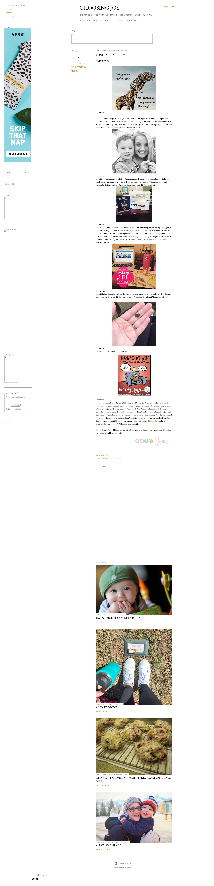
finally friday (78, 66)
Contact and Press (95, 20)
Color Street (9, 16)
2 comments (105, 785)
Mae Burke (128, 867)
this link (151, 421)
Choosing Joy (99, 7)
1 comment (105, 711)
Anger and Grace (108, 845)
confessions (78, 63)
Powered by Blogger (124, 863)
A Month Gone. (106, 707)
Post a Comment (106, 622)
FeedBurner (21, 409)
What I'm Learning (124, 20)
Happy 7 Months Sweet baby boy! (118, 618)
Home (82, 20)
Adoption (109, 20)
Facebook (8, 13)
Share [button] (75, 51)
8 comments (105, 849)
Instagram (8, 9)
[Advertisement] (134, 540)
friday (74, 70)
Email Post (104, 455)
